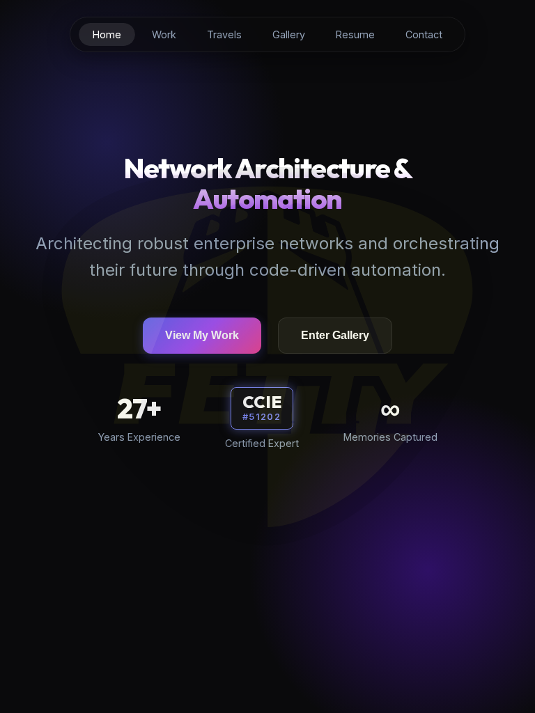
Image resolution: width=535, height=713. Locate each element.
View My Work (202, 335)
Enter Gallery (335, 335)
